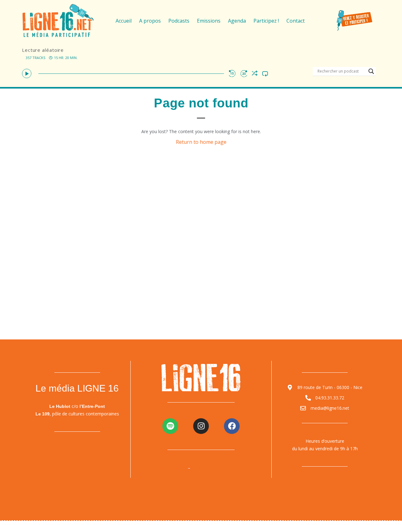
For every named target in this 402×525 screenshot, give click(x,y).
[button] (26, 73)
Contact (295, 20)
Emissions (208, 20)
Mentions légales (166, 467)
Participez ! (266, 20)
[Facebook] (232, 426)
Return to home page (201, 141)
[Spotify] (170, 426)
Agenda (237, 20)
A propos (150, 20)
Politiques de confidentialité (224, 467)
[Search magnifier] (371, 71)
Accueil (124, 20)
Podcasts (178, 20)
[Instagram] (201, 426)
